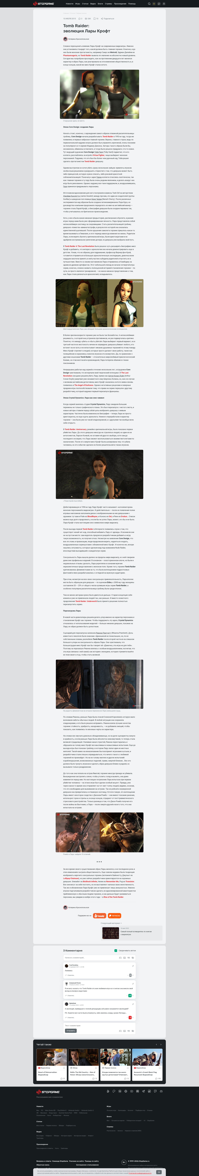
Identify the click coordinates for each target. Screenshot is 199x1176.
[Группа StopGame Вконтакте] (120, 1091)
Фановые (43, 1113)
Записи (120, 1131)
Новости (69, 4)
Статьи (85, 4)
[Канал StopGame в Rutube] (137, 1091)
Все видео (40, 1136)
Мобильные (83, 1113)
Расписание (111, 1131)
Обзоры (61, 1125)
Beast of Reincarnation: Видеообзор (47, 1073)
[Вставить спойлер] (133, 1031)
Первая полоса (81, 13)
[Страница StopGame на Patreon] (114, 1091)
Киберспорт (57, 1115)
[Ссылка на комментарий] (133, 966)
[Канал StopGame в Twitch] (155, 1091)
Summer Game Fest (65, 1113)
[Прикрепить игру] (120, 1031)
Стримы (108, 4)
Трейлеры (39, 1138)
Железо (66, 1115)
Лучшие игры (111, 1110)
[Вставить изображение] (124, 1031)
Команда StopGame (60, 1161)
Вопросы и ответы (43, 1161)
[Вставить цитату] (128, 1031)
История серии (66, 1136)
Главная (66, 13)
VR (37, 1113)
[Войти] (164, 4)
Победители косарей (134, 1120)
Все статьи (40, 1125)
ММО (75, 1113)
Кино (49, 1115)
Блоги (100, 4)
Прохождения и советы (44, 1148)
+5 (144, 1120)
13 (96, 1078)
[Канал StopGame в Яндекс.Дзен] (125, 1091)
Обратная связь (42, 1165)
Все (37, 1110)
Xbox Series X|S (50, 1110)
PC (42, 1110)
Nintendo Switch (73, 1110)
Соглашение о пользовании (87, 1165)
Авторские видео (80, 1136)
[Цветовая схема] (154, 4)
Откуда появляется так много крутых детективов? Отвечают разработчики (114, 1073)
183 (159, 1078)
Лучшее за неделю (117, 1120)
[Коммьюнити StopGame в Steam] (149, 1091)
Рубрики (49, 1136)
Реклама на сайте (76, 1161)
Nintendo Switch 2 (87, 1110)
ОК (159, 1172)
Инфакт (90, 1136)
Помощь (132, 4)
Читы (57, 1148)
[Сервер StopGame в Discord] (161, 1091)
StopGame (150, 1120)
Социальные (40, 1115)
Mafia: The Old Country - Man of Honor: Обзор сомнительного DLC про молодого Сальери (82, 1073)
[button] (69, 975)
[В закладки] (64, 1068)
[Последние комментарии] (159, 4)
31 (64, 1078)
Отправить (71, 1031)
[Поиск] (149, 3)
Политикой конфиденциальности (140, 1173)
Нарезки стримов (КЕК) (133, 1131)
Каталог (130, 1110)
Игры (77, 4)
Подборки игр (71, 1125)
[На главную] (43, 4)
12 (128, 1078)
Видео (93, 4)
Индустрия (53, 1113)
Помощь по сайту (92, 1161)
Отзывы (149, 1110)
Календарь (122, 1110)
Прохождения (120, 4)
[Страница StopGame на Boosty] (108, 1091)
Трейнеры (64, 1148)
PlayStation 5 (62, 1110)
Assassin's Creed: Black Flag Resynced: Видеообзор (145, 1073)
